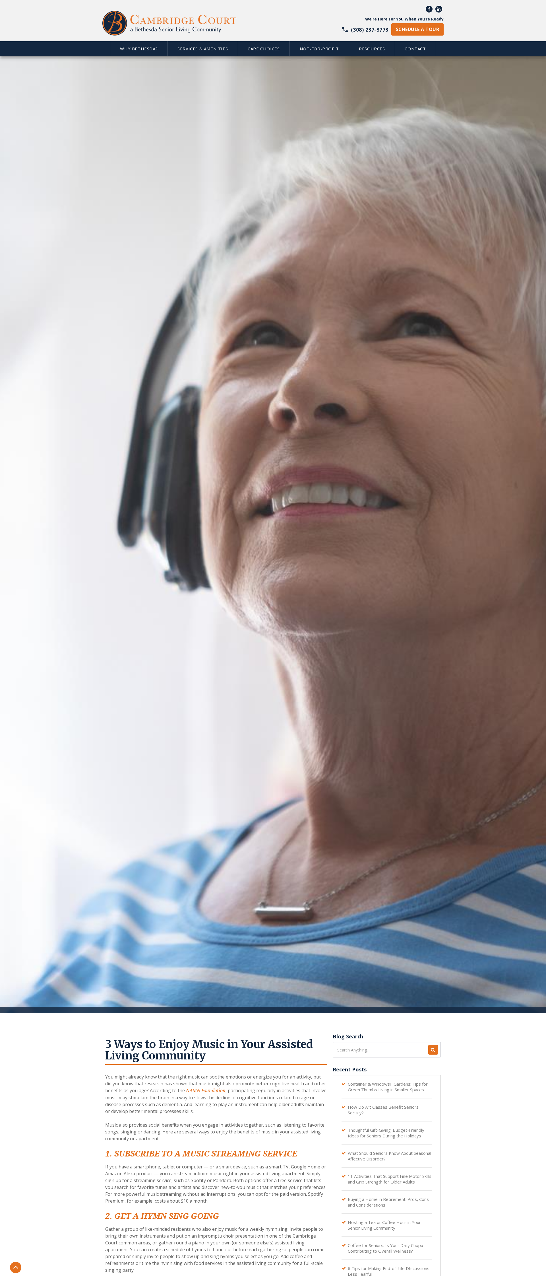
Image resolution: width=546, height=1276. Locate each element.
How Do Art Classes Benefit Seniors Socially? (383, 1110)
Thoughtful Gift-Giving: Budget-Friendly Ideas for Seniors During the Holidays (386, 1133)
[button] (138, 48)
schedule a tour (417, 29)
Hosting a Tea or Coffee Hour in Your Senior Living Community (384, 1225)
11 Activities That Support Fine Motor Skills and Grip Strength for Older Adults (389, 1179)
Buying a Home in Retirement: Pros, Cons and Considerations (388, 1202)
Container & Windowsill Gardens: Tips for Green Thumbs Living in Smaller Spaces (388, 1086)
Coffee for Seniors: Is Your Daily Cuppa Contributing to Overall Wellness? (385, 1248)
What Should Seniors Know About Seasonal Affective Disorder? (389, 1156)
